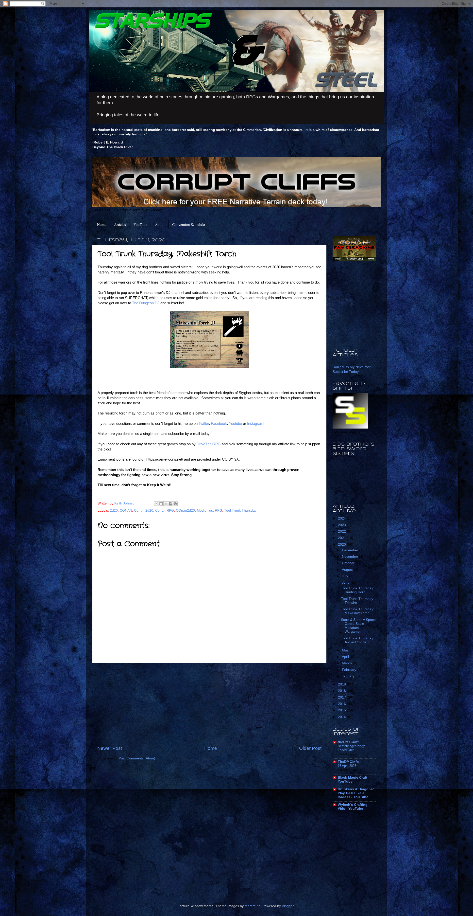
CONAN (126, 510)
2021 (342, 538)
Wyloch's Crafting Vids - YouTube (353, 806)
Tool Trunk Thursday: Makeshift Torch (357, 611)
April (346, 657)
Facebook (219, 424)
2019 (342, 684)
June (346, 582)
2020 (342, 544)
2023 (342, 525)
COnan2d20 (185, 510)
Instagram (255, 424)
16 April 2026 (347, 766)
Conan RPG (164, 510)
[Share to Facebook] (170, 503)
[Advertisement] (209, 703)
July (345, 576)
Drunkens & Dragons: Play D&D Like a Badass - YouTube (356, 793)
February (349, 670)
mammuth (252, 906)
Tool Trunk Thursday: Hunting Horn (357, 590)
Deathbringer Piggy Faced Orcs (351, 748)
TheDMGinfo (348, 762)
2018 (342, 691)
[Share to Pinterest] (175, 503)
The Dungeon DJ (145, 303)
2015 (342, 710)
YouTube (140, 224)
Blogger (288, 906)
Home (101, 224)
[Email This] (156, 503)
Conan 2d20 (143, 510)
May (346, 650)
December (350, 550)
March (347, 663)
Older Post (310, 748)
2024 (342, 518)
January (348, 676)
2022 (342, 531)
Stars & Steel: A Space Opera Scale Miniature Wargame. (358, 626)
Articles (120, 224)
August (348, 570)
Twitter (204, 424)
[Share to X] (165, 503)
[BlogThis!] (161, 503)
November (350, 556)
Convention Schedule (188, 224)
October (348, 563)
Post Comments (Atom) (137, 758)
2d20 (114, 510)
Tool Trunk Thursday (240, 510)
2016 (342, 704)
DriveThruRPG (209, 444)
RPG (218, 510)
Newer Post (109, 748)
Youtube (236, 424)
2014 (342, 717)
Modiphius (205, 510)
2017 (342, 697)
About (160, 224)
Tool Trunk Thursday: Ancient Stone (357, 640)
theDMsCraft (348, 742)
